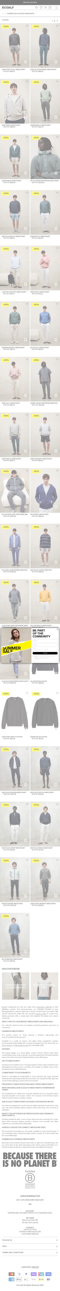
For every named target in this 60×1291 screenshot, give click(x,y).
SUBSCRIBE (45, 653)
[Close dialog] (57, 629)
